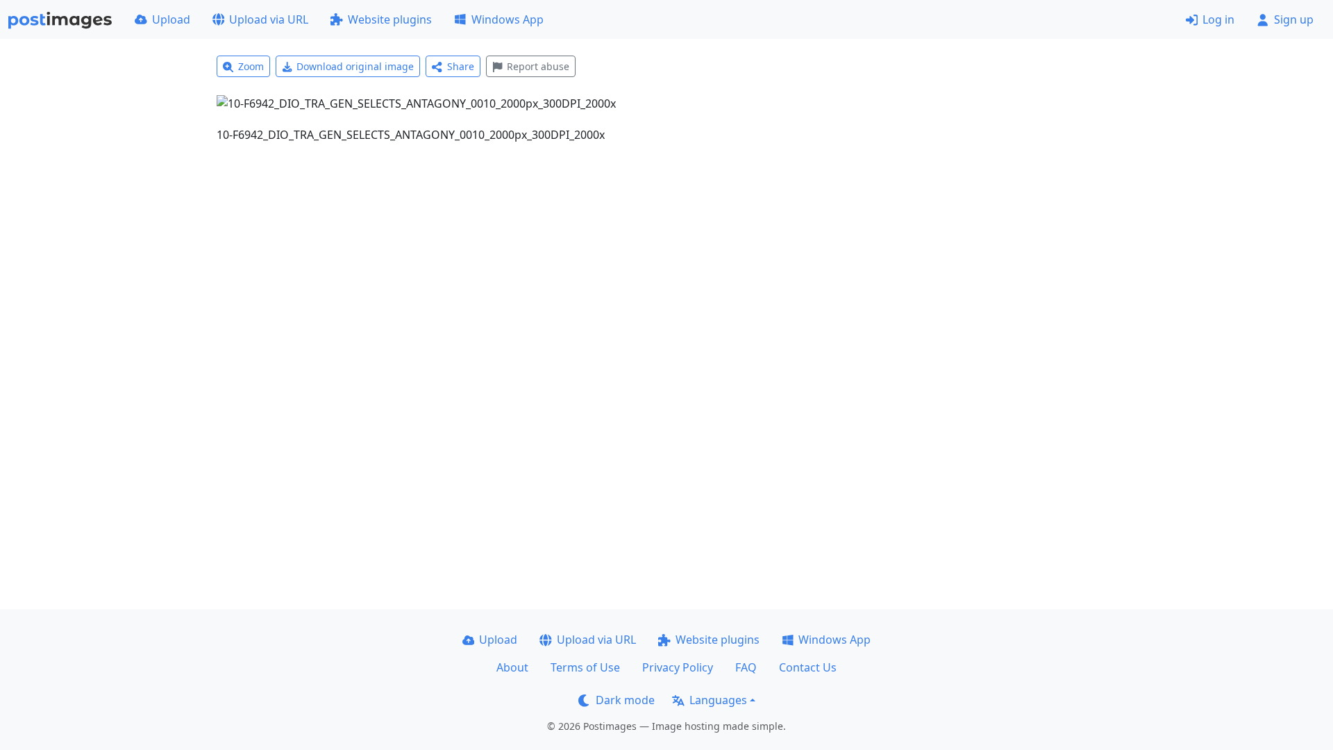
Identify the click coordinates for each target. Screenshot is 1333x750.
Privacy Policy (677, 667)
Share (460, 66)
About (512, 667)
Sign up (1294, 19)
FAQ (746, 667)
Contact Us (808, 667)
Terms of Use (585, 667)
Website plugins (390, 19)
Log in (1218, 19)
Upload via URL (268, 19)
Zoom (251, 66)
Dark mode (625, 700)
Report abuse (538, 66)
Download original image (355, 66)
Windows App (507, 19)
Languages (718, 700)
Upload (171, 19)
